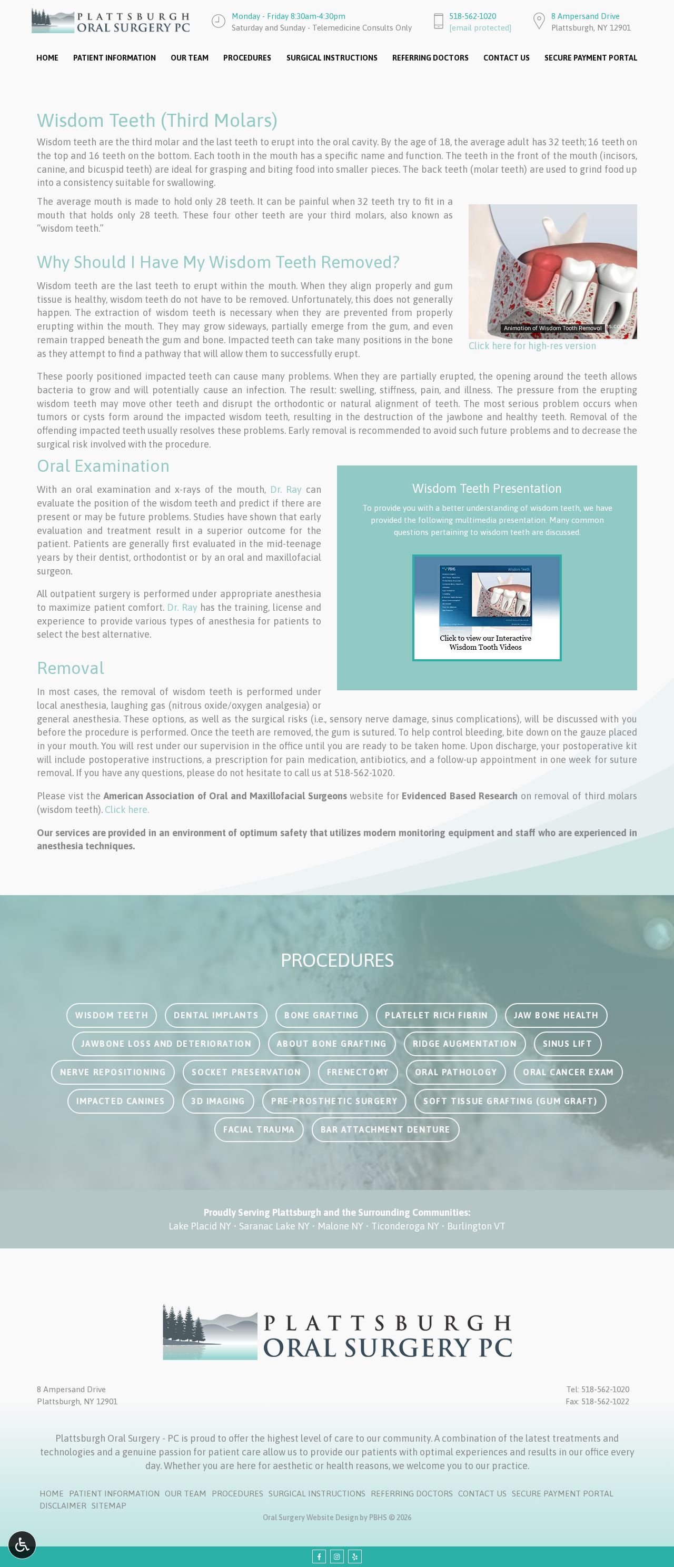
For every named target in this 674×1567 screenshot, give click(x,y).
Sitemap (109, 1505)
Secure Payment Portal (591, 58)
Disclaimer (62, 1505)
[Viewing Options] (22, 1545)
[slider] (552, 330)
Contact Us (506, 58)
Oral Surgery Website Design (310, 1517)
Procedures (247, 58)
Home (47, 58)
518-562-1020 (472, 16)
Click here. (127, 809)
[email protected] (480, 27)
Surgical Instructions (332, 58)
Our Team (190, 58)
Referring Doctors (430, 58)
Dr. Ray (286, 489)
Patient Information (114, 58)
